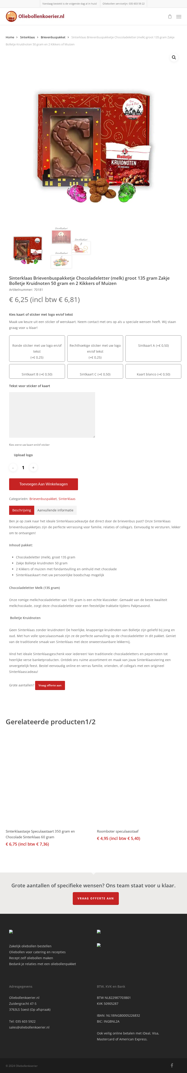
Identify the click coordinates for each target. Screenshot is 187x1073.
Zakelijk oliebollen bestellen (30, 946)
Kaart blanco (146, 374)
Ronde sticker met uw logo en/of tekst (37, 348)
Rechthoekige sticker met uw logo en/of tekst (95, 348)
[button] (178, 16)
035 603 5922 (26, 1021)
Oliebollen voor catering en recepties (37, 952)
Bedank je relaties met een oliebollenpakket (42, 964)
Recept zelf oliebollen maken (31, 958)
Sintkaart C (88, 374)
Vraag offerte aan (96, 898)
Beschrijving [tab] (21, 510)
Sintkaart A (146, 345)
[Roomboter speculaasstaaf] (139, 779)
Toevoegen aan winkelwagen (43, 484)
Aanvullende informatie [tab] (55, 510)
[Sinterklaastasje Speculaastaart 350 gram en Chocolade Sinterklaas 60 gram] (48, 779)
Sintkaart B (30, 374)
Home (10, 37)
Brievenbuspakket (53, 37)
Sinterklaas (27, 37)
